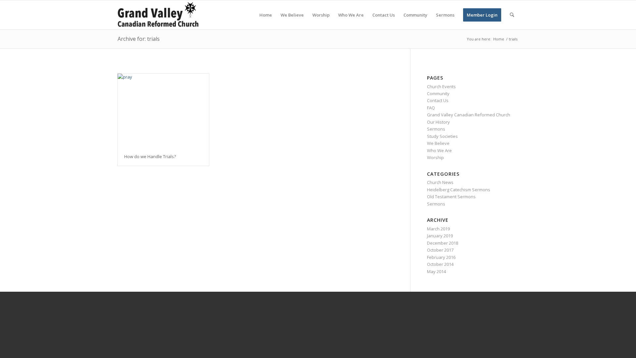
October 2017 (440, 250)
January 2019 (440, 236)
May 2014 (436, 271)
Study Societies (442, 136)
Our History (438, 122)
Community (438, 93)
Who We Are (439, 150)
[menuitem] (265, 15)
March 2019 (438, 229)
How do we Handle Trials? (150, 156)
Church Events (441, 87)
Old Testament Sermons (451, 197)
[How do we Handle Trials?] (163, 111)
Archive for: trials (139, 38)
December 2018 (442, 243)
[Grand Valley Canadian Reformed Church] (161, 15)
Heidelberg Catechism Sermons (458, 190)
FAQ (431, 108)
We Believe (438, 143)
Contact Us (438, 100)
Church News (440, 182)
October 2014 (440, 264)
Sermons (436, 129)
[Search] (511, 15)
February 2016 (441, 257)
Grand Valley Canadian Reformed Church (468, 115)
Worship (435, 157)
